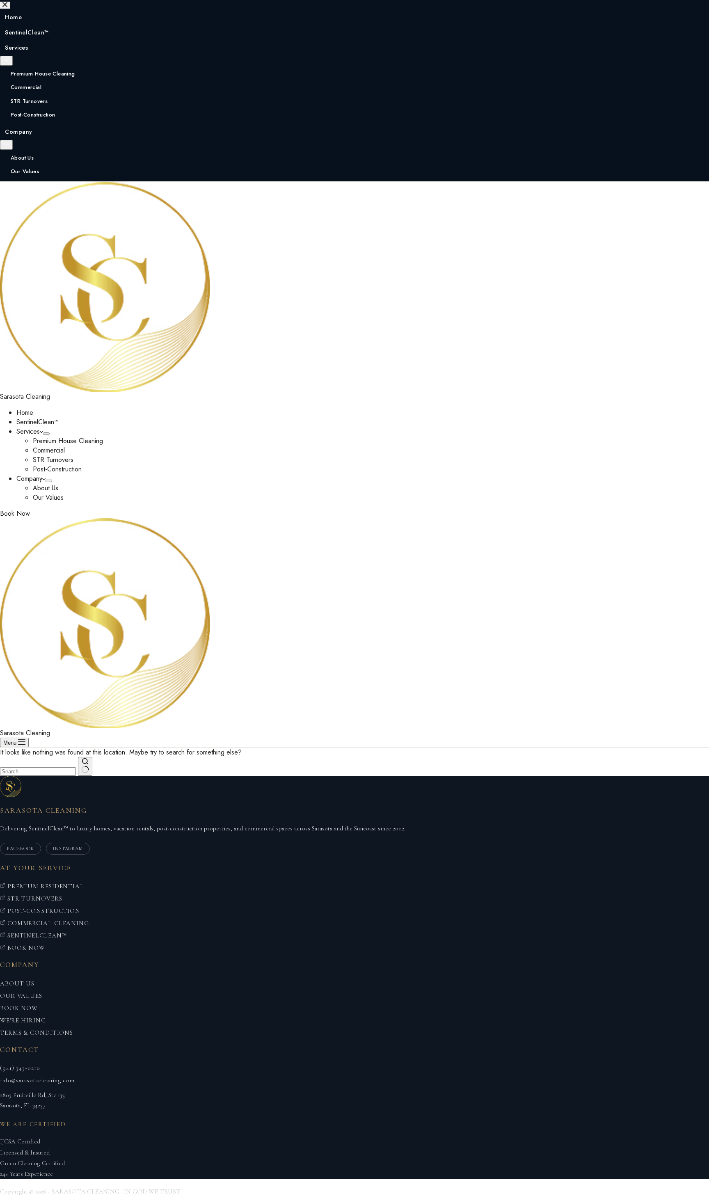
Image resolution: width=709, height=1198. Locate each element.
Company (29, 478)
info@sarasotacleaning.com (37, 1080)
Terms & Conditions (36, 1032)
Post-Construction (57, 469)
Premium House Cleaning (68, 441)
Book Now (15, 513)
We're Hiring (23, 1020)
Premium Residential (44, 886)
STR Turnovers (53, 459)
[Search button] (85, 766)
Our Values (48, 497)
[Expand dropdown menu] (46, 433)
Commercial (49, 450)
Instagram (68, 848)
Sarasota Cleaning (25, 396)
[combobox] (38, 771)
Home (24, 412)
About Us (45, 488)
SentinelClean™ (37, 422)
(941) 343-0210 (20, 1068)
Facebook (20, 848)
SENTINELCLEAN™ (36, 935)
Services (28, 431)
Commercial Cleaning (47, 923)
